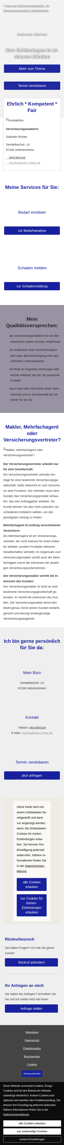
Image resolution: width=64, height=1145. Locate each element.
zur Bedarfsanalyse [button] (32, 230)
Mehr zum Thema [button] (32, 68)
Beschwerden (32, 1056)
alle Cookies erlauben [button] (32, 884)
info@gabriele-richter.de (24, 163)
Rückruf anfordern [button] (31, 962)
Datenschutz (32, 1040)
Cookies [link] (32, 1064)
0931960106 (17, 157)
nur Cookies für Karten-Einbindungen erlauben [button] (32, 905)
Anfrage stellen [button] (31, 1008)
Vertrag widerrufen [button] (32, 1073)
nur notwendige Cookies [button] (32, 1131)
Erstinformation (32, 1048)
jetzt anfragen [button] (32, 775)
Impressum (32, 1032)
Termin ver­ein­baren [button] (32, 86)
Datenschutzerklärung (16, 1114)
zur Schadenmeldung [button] (32, 286)
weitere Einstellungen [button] (32, 1139)
